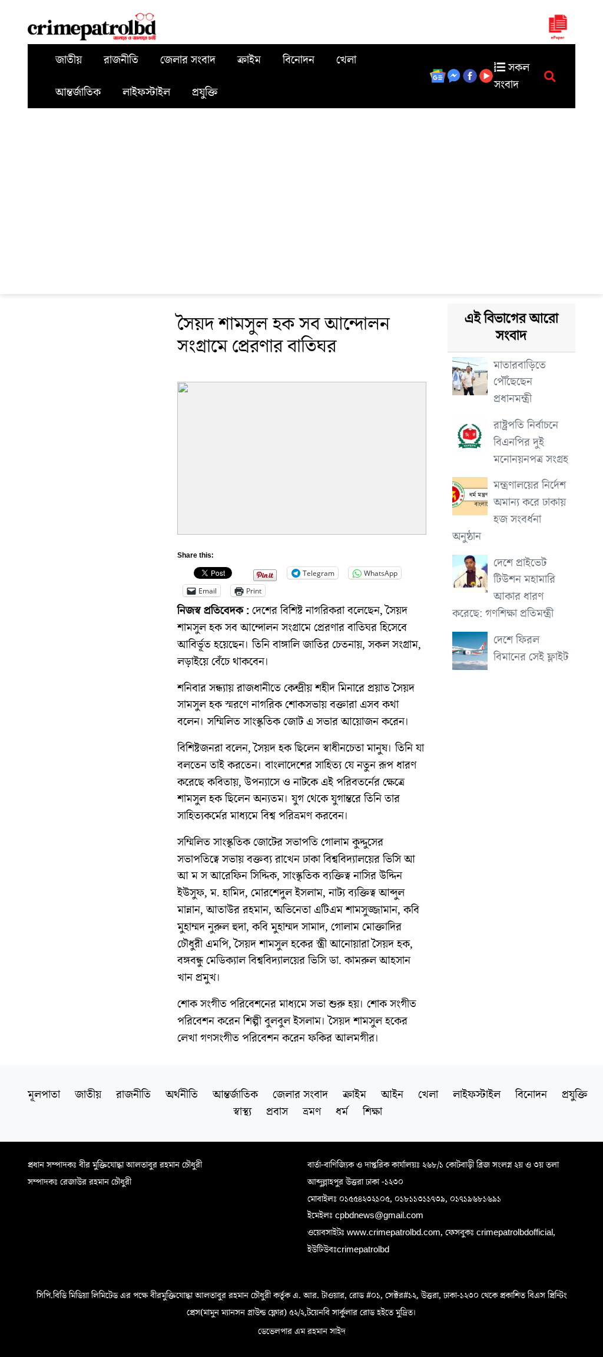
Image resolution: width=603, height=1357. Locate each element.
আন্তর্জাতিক (78, 92)
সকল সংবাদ (511, 76)
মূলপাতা (44, 1094)
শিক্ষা (372, 1111)
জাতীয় (68, 60)
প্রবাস (277, 1111)
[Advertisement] (301, 196)
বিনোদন (298, 60)
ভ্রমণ (312, 1111)
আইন (392, 1094)
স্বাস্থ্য (242, 1111)
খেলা (346, 60)
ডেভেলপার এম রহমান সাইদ (302, 1331)
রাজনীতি (121, 60)
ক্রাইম (249, 60)
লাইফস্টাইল (146, 92)
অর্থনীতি (181, 1094)
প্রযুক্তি (205, 92)
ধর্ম (342, 1111)
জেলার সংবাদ (188, 60)
